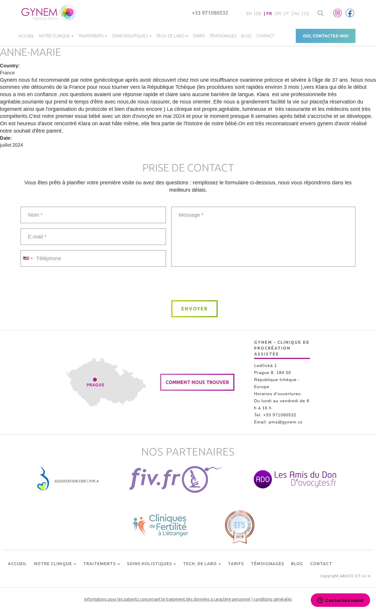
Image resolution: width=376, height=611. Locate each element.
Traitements (91, 36)
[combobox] (27, 258)
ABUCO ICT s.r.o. (356, 576)
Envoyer (194, 308)
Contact (265, 36)
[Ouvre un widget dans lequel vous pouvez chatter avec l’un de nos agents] (340, 600)
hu (296, 13)
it (287, 13)
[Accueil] (49, 13)
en (249, 13)
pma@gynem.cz (286, 422)
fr (269, 13)
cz (306, 13)
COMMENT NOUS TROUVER (197, 382)
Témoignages (222, 36)
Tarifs (199, 36)
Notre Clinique (55, 36)
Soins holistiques (130, 36)
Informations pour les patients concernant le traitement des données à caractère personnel (167, 599)
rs (278, 13)
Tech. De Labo (170, 36)
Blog (246, 36)
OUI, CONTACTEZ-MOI (325, 36)
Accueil (26, 36)
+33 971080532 (210, 13)
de (258, 13)
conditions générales (273, 599)
